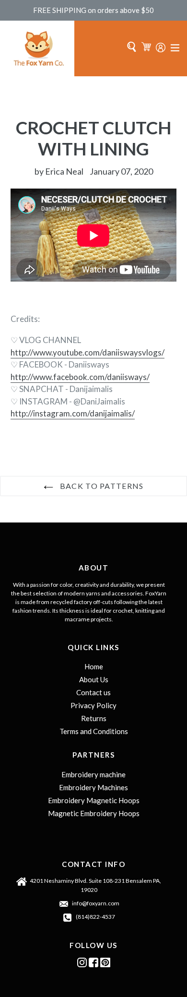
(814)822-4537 (95, 916)
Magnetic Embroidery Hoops (94, 813)
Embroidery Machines (93, 787)
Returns (93, 718)
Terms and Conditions (93, 731)
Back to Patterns (101, 485)
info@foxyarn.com (95, 903)
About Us (93, 679)
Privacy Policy (93, 705)
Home (93, 666)
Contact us (93, 692)
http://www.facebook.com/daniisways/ (80, 377)
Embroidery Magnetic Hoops (94, 800)
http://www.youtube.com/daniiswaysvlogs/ (87, 352)
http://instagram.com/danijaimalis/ (73, 413)
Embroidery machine (93, 774)
